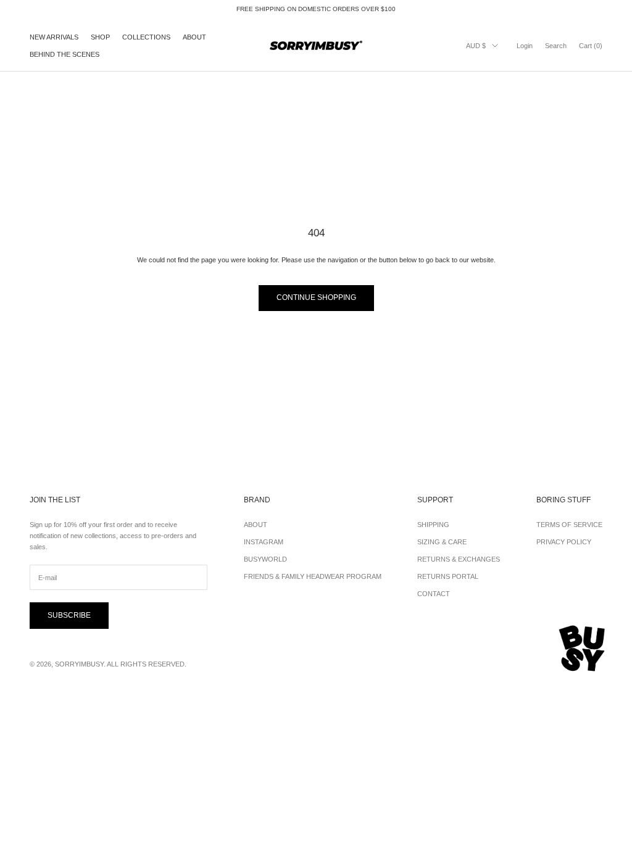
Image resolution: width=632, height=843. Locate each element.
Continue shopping (316, 297)
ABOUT (194, 37)
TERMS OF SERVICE (569, 524)
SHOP (100, 37)
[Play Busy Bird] (582, 648)
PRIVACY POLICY (563, 542)
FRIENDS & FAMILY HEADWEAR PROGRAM (312, 576)
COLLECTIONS (146, 37)
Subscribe (69, 615)
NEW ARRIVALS (54, 37)
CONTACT (433, 593)
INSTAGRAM (263, 542)
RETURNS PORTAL (447, 576)
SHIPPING (433, 524)
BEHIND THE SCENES (64, 54)
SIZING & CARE (442, 542)
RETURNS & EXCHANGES (458, 559)
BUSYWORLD (265, 559)
